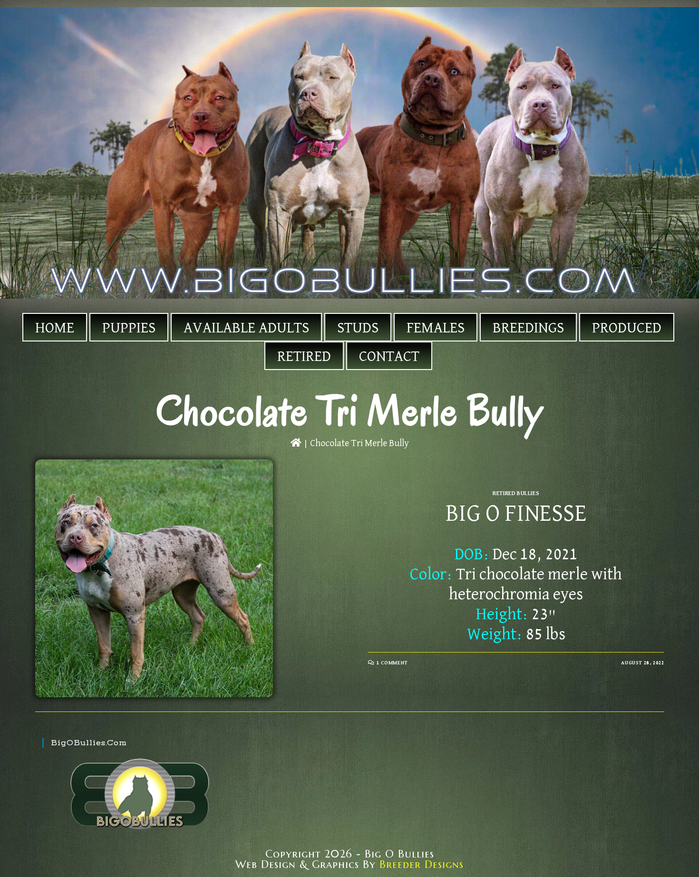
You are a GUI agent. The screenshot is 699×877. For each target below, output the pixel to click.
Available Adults (246, 328)
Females (436, 328)
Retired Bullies (516, 494)
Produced (626, 328)
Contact (389, 356)
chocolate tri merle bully (359, 443)
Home (54, 328)
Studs (358, 328)
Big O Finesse (516, 514)
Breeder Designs (421, 864)
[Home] (296, 443)
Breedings (528, 328)
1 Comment (392, 662)
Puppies (128, 328)
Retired (304, 356)
